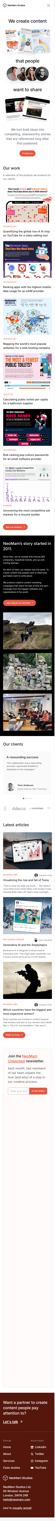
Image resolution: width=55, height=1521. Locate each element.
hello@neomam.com (16, 1508)
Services (9, 1469)
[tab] (22, 803)
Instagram (40, 1469)
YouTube (39, 1476)
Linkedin (39, 1456)
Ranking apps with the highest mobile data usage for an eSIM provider (22, 287)
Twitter (38, 1462)
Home (7, 1456)
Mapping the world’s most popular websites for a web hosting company (24, 348)
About (7, 1462)
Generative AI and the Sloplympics (25, 949)
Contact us (26, 149)
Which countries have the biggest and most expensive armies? (24, 1016)
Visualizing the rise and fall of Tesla (26, 884)
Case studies (11, 1476)
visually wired (21, 1516)
